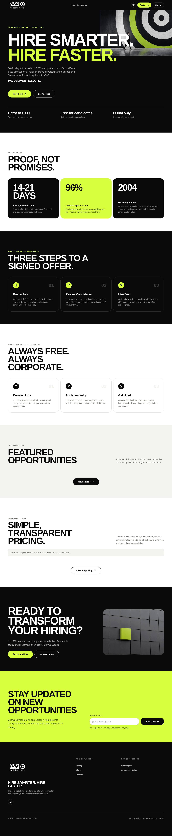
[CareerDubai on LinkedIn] (10, 802)
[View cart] (133, 5)
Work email (96, 715)
